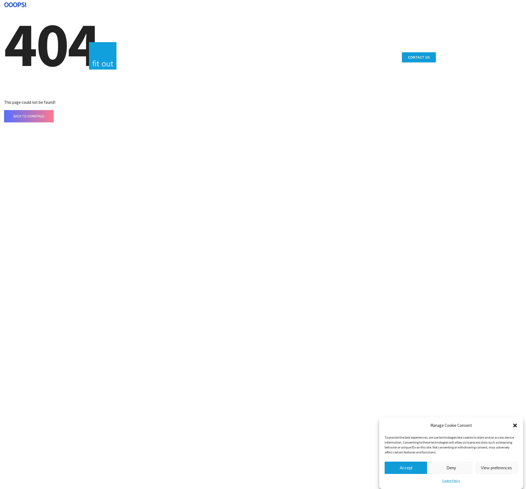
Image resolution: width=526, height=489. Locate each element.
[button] (515, 425)
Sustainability (358, 79)
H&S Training (357, 54)
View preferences (496, 467)
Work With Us (357, 102)
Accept (406, 467)
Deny (451, 467)
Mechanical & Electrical (369, 39)
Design (351, 24)
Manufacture (357, 31)
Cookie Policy (451, 481)
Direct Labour (358, 47)
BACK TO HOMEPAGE (28, 116)
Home (349, 11)
